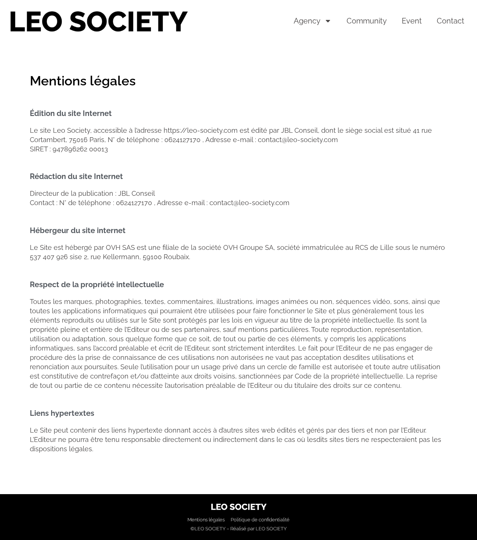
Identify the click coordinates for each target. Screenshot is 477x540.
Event (412, 20)
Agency (307, 20)
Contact (450, 20)
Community (367, 20)
